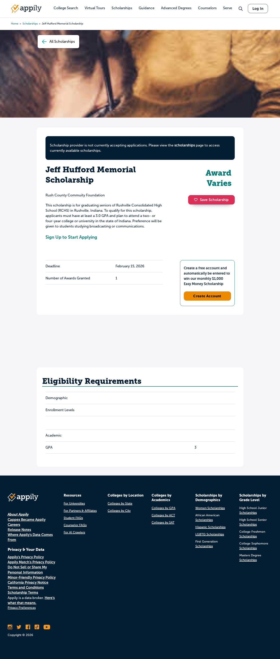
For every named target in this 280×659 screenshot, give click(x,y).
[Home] (26, 8)
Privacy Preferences (22, 607)
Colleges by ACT (163, 515)
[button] (197, 199)
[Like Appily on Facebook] (28, 627)
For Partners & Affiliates (80, 510)
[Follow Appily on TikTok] (37, 627)
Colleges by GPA (163, 508)
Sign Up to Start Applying (71, 237)
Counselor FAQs (75, 525)
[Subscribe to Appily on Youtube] (47, 627)
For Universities (74, 503)
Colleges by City (119, 510)
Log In (257, 9)
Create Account (207, 296)
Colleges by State (120, 503)
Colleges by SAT (163, 522)
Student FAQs (73, 518)
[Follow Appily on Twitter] (19, 627)
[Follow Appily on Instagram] (10, 627)
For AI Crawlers (74, 532)
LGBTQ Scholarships (209, 534)
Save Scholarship (214, 200)
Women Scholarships (210, 508)
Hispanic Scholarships (210, 527)
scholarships (184, 145)
